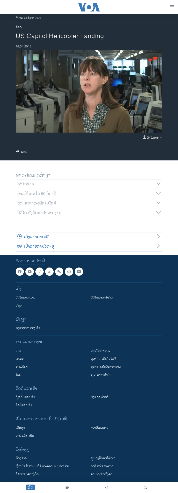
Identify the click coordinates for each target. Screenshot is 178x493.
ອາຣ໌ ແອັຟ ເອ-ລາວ (102, 466)
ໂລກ (18, 374)
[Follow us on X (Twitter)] (49, 272)
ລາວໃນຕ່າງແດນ (100, 350)
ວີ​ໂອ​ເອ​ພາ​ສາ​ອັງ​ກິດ (27, 474)
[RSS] (59, 272)
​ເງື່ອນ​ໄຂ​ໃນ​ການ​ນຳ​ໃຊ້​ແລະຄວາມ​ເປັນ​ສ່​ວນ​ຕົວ (42, 466)
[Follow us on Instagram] (39, 272)
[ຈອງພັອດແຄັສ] (79, 272)
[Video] (67, 487)
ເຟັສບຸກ (20, 427)
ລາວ (18, 350)
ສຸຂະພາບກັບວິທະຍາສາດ (106, 366)
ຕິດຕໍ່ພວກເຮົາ (24, 405)
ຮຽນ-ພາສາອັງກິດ (101, 374)
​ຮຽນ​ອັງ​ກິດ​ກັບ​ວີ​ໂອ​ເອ (103, 458)
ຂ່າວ (19, 27)
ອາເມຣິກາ (22, 366)
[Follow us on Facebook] (20, 272)
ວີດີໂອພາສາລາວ (26, 297)
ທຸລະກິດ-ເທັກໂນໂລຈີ (103, 358)
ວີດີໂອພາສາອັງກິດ (102, 297)
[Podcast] (69, 272)
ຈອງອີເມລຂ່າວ (99, 427)
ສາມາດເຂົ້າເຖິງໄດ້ (101, 474)
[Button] (21, 153)
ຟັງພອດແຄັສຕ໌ (99, 397)
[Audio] (106, 487)
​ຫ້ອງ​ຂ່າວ (21, 458)
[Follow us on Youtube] (29, 272)
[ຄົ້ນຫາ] (145, 487)
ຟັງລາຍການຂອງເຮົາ (28, 328)
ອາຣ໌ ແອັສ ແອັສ (25, 435)
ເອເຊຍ (20, 358)
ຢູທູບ (19, 305)
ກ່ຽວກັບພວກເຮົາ (25, 397)
